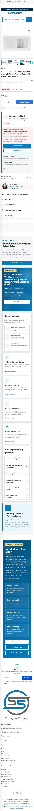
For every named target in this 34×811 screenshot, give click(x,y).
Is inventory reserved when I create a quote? (13, 481)
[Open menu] (5, 14)
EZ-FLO (3, 68)
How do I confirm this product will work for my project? (14, 459)
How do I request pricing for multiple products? (13, 473)
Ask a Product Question (17, 262)
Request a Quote (17, 642)
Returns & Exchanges (7, 781)
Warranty (4, 786)
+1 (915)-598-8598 (13, 188)
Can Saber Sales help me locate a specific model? (14, 466)
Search (3, 749)
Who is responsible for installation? (11, 496)
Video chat (12, 186)
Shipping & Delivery (7, 779)
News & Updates (6, 758)
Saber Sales (10, 799)
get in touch (12, 179)
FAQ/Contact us (6, 777)
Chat (17, 186)
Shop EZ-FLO (17, 301)
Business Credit (17, 647)
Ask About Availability (17, 145)
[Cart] (29, 14)
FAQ (2, 751)
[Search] (28, 19)
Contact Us (4, 753)
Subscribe (27, 677)
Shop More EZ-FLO (17, 150)
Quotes (3, 769)
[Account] (25, 14)
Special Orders (5, 784)
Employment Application (8, 760)
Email (20, 186)
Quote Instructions (17, 307)
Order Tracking (5, 756)
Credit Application (6, 774)
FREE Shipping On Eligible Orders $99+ (17, 2)
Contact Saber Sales (17, 653)
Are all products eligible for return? (13, 488)
